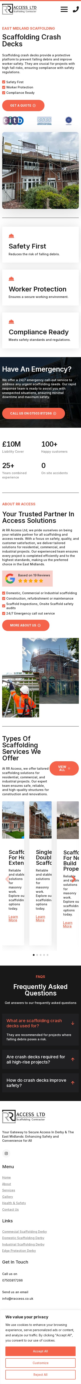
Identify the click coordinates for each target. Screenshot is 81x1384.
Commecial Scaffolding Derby (24, 1231)
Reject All (40, 1374)
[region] (40, 1347)
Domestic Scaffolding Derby (23, 1238)
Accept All (40, 1351)
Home (6, 1177)
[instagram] (6, 1153)
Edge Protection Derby (19, 1250)
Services (8, 1190)
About (6, 1184)
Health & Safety (14, 1203)
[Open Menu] (64, 9)
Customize (41, 1363)
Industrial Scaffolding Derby (23, 1244)
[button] (73, 879)
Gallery (7, 1197)
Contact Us (10, 1209)
